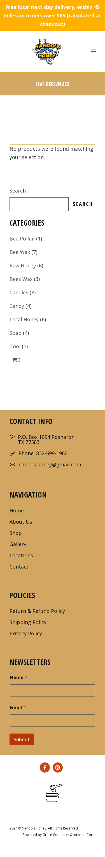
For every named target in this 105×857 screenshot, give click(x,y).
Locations (21, 555)
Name (18, 677)
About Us (21, 521)
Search (18, 190)
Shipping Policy (28, 622)
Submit (22, 739)
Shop (16, 533)
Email (18, 707)
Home (17, 510)
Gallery (18, 544)
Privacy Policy (26, 633)
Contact (19, 566)
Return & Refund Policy (37, 611)
